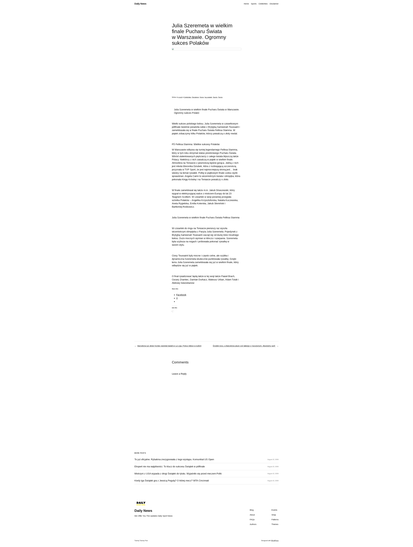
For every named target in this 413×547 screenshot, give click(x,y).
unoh (180, 97)
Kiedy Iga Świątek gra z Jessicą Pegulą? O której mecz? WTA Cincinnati (171, 480)
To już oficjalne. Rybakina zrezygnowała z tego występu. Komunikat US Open (174, 459)
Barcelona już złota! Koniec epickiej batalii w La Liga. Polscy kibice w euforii (169, 346)
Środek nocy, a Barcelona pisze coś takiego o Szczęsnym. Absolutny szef (244, 346)
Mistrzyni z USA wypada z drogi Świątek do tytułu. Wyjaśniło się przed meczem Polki (178, 473)
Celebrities (187, 97)
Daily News (140, 3)
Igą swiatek (208, 97)
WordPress (275, 540)
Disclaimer (195, 97)
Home (202, 97)
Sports (215, 97)
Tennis (220, 97)
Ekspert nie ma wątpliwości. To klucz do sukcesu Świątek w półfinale (169, 466)
